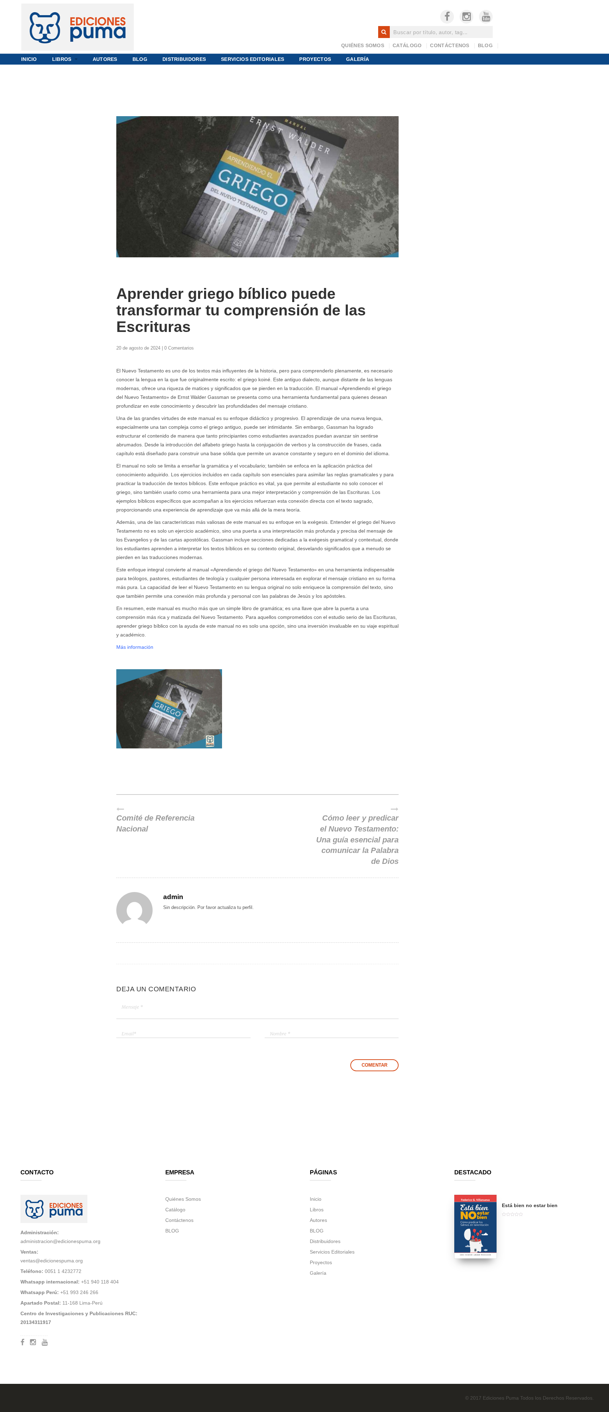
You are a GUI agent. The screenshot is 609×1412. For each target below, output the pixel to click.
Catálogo (407, 45)
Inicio (29, 59)
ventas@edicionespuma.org (51, 1260)
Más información (134, 647)
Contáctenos (449, 45)
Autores (105, 59)
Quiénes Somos (362, 45)
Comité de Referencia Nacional (155, 823)
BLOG (485, 45)
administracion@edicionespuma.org (60, 1241)
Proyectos (315, 59)
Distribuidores (184, 59)
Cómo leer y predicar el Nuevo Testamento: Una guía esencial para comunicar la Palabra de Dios (357, 840)
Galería (357, 59)
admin (173, 896)
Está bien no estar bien (530, 1205)
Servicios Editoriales (252, 59)
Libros (62, 59)
